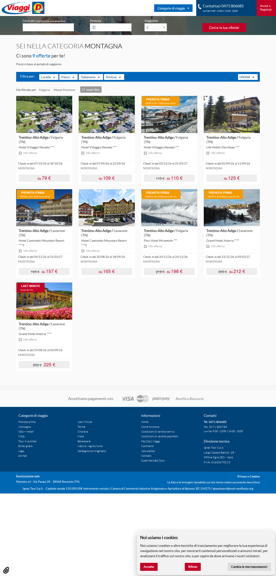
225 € (44, 364)
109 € (107, 178)
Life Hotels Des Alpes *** (222, 147)
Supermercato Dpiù (153, 460)
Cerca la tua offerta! (224, 27)
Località (46, 77)
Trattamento (88, 77)
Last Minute (85, 422)
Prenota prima (26, 422)
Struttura (111, 77)
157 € (44, 271)
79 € (44, 178)
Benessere (84, 441)
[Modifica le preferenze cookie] (6, 570)
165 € (107, 271)
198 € (169, 271)
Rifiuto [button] (192, 566)
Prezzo (65, 77)
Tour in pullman (27, 441)
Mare (81, 436)
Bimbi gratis (25, 446)
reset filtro (93, 89)
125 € (232, 178)
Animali (22, 455)
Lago (21, 451)
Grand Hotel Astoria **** (222, 240)
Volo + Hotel (25, 431)
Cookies (255, 476)
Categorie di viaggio (171, 8)
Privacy (242, 476)
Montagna (24, 426)
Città (21, 436)
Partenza (95, 20)
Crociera (83, 431)
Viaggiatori (151, 20)
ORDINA (244, 77)
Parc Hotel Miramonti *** (161, 240)
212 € (231, 271)
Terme (81, 426)
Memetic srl (23, 481)
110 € (169, 178)
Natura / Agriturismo (90, 446)
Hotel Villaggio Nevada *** (36, 147)
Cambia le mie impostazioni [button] (249, 566)
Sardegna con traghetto (92, 451)
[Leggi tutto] (44, 114)
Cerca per (44, 20)
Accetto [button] (149, 566)
